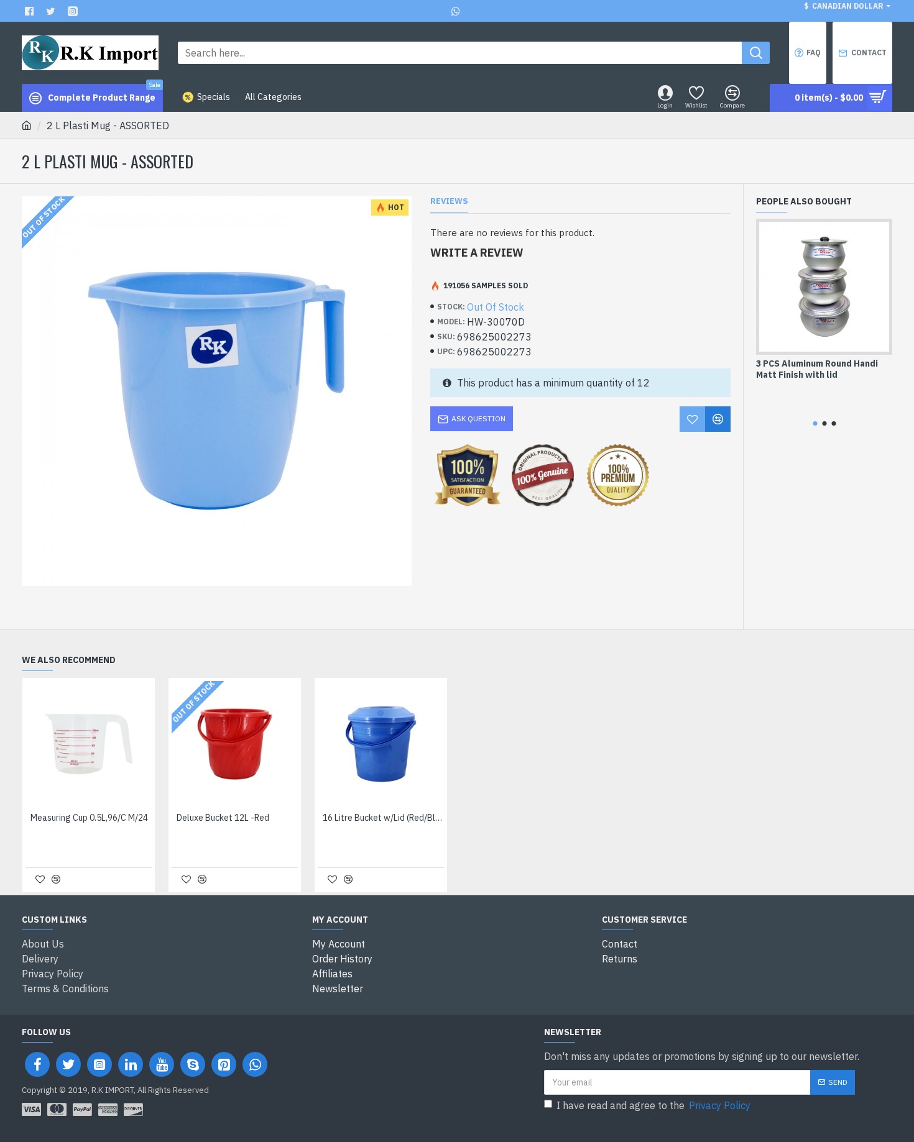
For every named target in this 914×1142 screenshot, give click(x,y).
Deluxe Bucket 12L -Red (223, 817)
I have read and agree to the (653, 1105)
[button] (815, 423)
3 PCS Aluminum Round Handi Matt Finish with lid (817, 369)
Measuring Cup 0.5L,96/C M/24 (89, 817)
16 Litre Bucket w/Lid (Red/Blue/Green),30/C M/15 (383, 817)
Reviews (449, 201)
